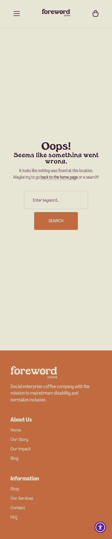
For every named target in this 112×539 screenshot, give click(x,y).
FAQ (14, 517)
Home (15, 430)
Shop (15, 489)
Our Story (19, 439)
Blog (14, 458)
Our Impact (20, 449)
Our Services (21, 498)
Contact (17, 508)
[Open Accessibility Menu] (100, 527)
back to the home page (59, 177)
